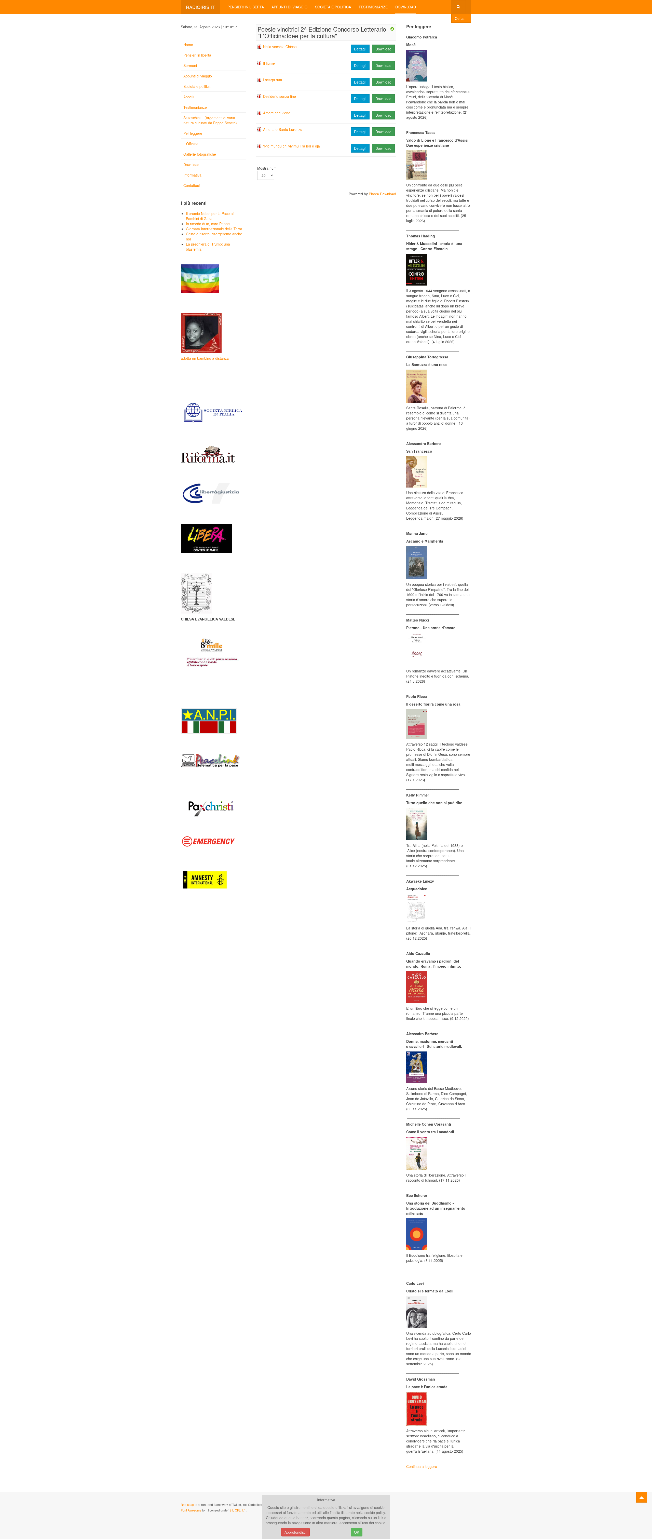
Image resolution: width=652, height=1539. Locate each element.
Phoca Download (382, 193)
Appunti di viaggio (289, 6)
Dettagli (360, 48)
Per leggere (192, 133)
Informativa (192, 175)
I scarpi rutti (272, 79)
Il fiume (269, 63)
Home (188, 44)
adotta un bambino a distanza (205, 358)
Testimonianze (373, 6)
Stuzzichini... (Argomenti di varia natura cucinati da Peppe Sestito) (210, 120)
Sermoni (190, 65)
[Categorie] (392, 28)
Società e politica (333, 6)
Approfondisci (295, 1532)
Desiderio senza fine (279, 96)
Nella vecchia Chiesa (280, 46)
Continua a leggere (421, 1466)
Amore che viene (276, 112)
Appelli (188, 96)
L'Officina (190, 143)
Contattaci (191, 185)
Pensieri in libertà (245, 6)
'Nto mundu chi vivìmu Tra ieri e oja (291, 145)
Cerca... (461, 18)
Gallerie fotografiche (199, 154)
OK (356, 1532)
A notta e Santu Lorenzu (282, 129)
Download (405, 6)
